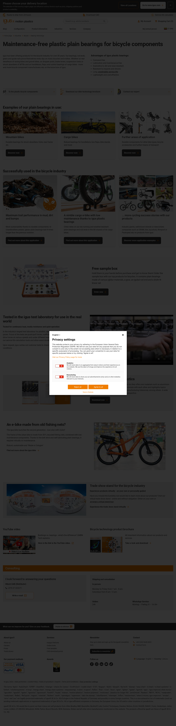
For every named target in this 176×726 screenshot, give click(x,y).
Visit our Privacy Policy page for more (67, 357)
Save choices (88, 392)
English (55, 335)
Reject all (77, 387)
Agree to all (98, 387)
